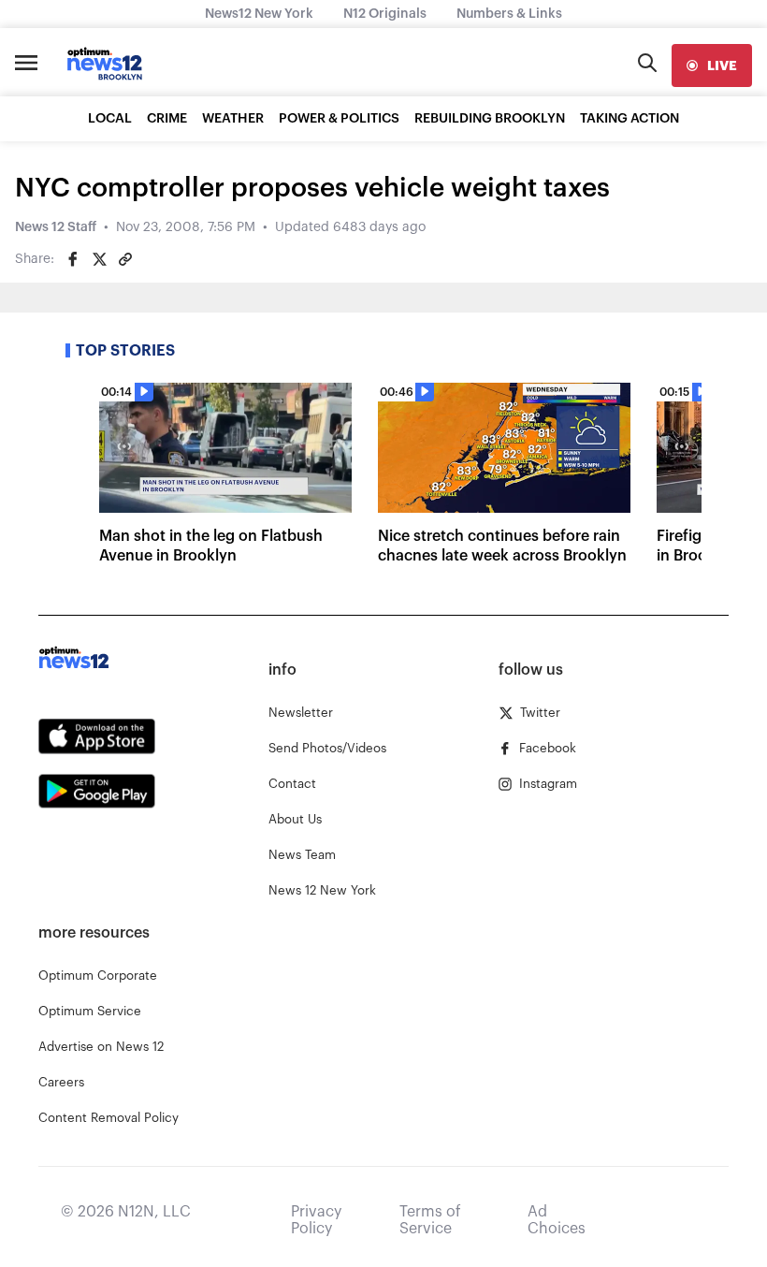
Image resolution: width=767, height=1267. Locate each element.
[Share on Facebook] (72, 259)
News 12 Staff (55, 227)
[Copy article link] (125, 259)
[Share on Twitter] (99, 259)
